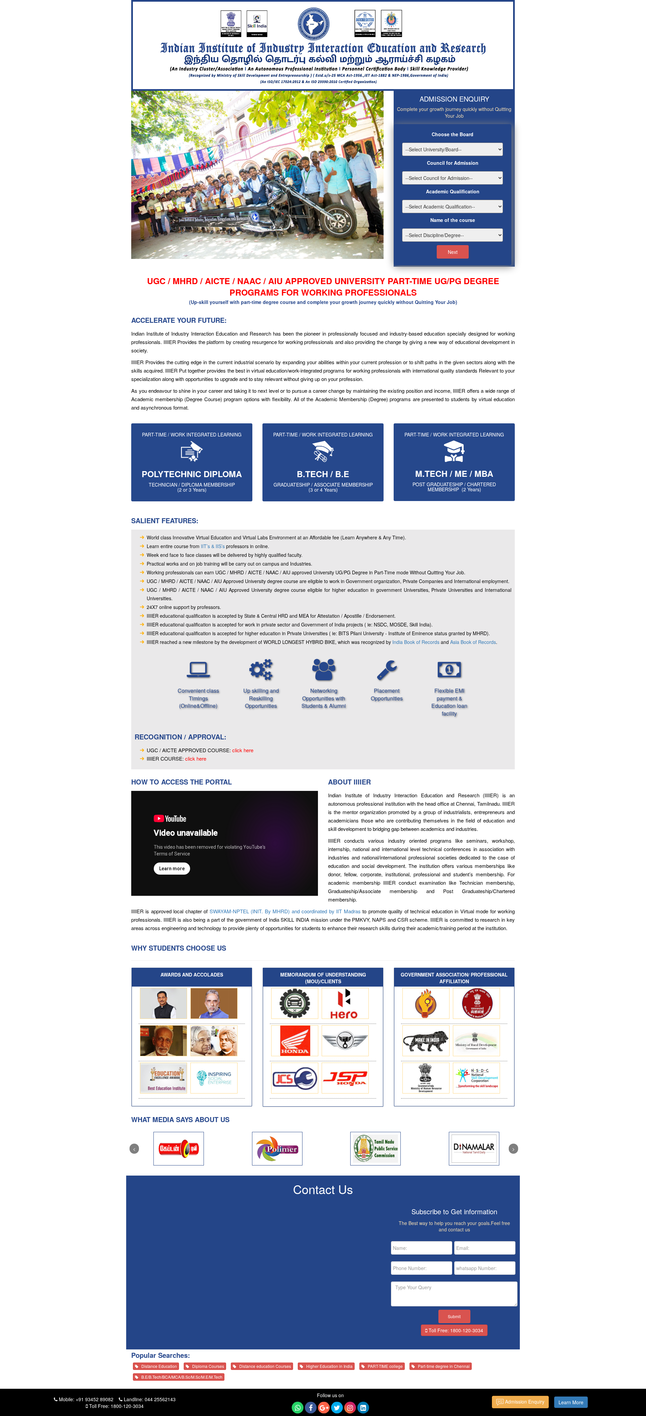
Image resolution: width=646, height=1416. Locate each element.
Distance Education (157, 1366)
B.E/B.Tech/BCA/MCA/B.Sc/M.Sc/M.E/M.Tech (180, 1377)
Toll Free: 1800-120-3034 (455, 1330)
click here (242, 750)
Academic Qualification (452, 191)
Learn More (571, 1402)
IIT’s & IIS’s (213, 546)
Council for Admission (452, 162)
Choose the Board (452, 134)
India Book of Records (415, 642)
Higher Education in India (328, 1366)
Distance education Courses (263, 1366)
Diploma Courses (206, 1366)
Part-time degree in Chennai (442, 1366)
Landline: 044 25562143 (149, 1399)
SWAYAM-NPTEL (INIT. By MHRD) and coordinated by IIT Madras (285, 911)
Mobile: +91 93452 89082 (85, 1399)
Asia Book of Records (473, 642)
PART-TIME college (384, 1366)
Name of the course (452, 220)
